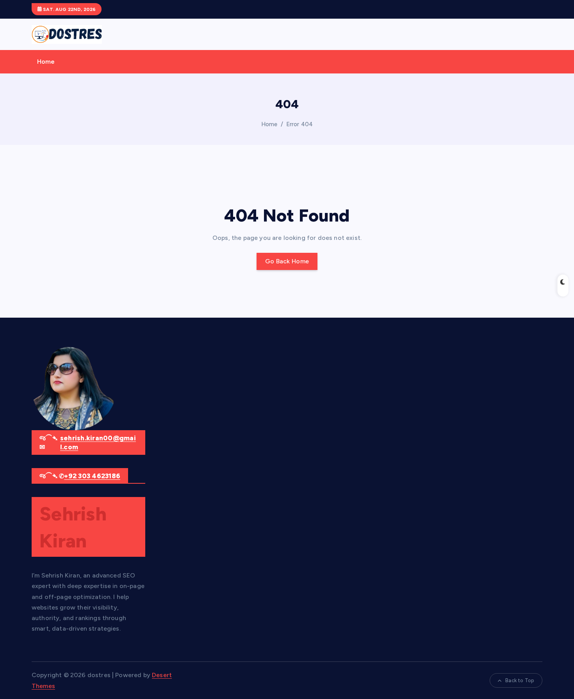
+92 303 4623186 (92, 476)
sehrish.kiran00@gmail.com (98, 442)
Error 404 (299, 124)
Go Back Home (287, 261)
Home (46, 61)
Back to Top (519, 680)
